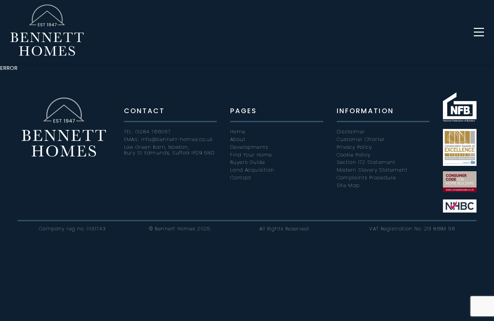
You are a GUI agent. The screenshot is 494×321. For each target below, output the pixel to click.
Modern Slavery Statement (372, 170)
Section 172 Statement (366, 162)
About (238, 139)
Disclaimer (351, 131)
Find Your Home (251, 154)
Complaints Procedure (366, 177)
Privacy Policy (354, 147)
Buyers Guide (247, 162)
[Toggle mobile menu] (478, 32)
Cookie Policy (354, 154)
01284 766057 (153, 131)
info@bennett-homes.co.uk (177, 139)
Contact (241, 177)
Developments (249, 147)
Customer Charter (361, 139)
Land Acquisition (252, 170)
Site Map (348, 185)
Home (238, 131)
